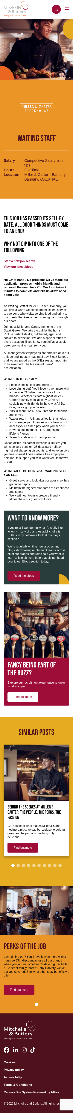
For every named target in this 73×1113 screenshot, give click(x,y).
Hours (9, 170)
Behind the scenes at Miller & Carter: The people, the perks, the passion (34, 812)
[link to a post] (36, 773)
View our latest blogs (18, 266)
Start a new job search (19, 261)
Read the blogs (24, 575)
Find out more (23, 696)
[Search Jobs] (56, 9)
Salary (9, 160)
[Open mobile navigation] (67, 9)
